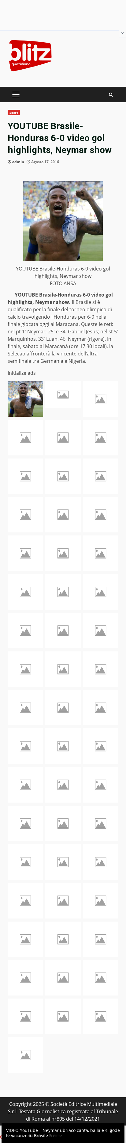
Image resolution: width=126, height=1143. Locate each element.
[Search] (111, 95)
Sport (13, 112)
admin (18, 161)
